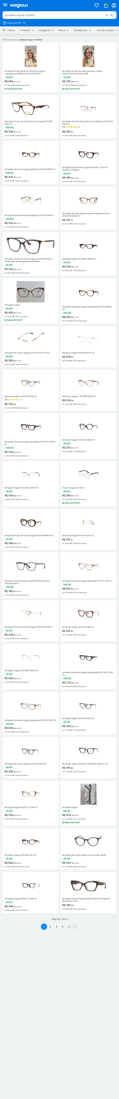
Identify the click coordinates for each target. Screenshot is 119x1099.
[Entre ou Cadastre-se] (114, 5)
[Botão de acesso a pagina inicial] (50, 5)
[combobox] (59, 15)
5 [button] (69, 926)
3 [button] (56, 926)
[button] (106, 15)
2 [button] (50, 926)
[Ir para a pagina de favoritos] (97, 5)
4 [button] (62, 926)
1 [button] (44, 926)
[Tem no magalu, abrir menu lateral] (5, 4)
